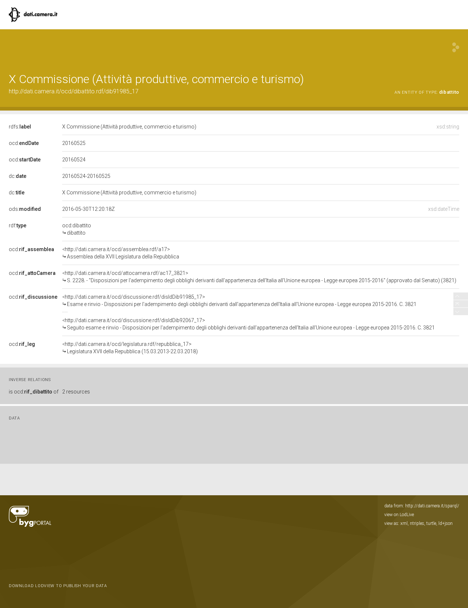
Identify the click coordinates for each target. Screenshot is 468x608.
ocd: (24, 143)
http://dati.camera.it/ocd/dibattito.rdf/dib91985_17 (74, 91)
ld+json (445, 523)
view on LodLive (399, 514)
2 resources (76, 392)
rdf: (17, 225)
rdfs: (20, 127)
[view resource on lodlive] (455, 47)
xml (404, 523)
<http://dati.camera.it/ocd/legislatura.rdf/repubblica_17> (130, 347)
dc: (17, 176)
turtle (431, 523)
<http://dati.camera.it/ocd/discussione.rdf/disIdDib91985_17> (239, 300)
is (33, 392)
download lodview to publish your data (58, 585)
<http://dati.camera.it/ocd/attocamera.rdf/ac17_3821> (259, 276)
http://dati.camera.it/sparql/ (432, 505)
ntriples (417, 523)
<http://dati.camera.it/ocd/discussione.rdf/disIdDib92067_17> (248, 324)
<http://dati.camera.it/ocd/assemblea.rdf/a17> (120, 253)
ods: (25, 209)
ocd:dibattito (76, 229)
